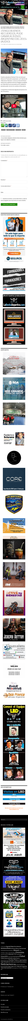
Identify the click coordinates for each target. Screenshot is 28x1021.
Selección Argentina (22, 966)
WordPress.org (4, 1012)
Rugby (9, 966)
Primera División (4, 966)
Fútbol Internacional (6, 958)
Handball (14, 958)
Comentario (4, 160)
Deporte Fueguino (14, 26)
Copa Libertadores (11, 952)
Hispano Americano (4, 960)
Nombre (3, 179)
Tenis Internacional (6, 968)
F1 (7, 954)
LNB (11, 962)
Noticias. (18, 129)
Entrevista (9, 28)
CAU (20, 950)
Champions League (4, 952)
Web (2, 192)
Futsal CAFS (10, 956)
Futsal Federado (16, 956)
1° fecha (2, 946)
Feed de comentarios (6, 1009)
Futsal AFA (4, 956)
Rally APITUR (21, 28)
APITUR (3, 129)
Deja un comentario (17, 44)
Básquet (16, 950)
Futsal (20, 954)
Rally (24, 129)
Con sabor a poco (5, 144)
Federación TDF (12, 954)
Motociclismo (23, 962)
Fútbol (22, 956)
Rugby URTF (14, 966)
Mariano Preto (10, 129)
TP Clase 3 (25, 968)
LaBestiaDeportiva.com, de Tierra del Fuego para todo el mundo (11, 7)
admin (10, 44)
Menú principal (26, 7)
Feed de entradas (5, 1007)
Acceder (3, 1004)
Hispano (18, 958)
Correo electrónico (6, 186)
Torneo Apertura (15, 967)
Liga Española (23, 960)
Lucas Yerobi (16, 962)
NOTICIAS (14, 28)
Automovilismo (5, 26)
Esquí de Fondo (4, 954)
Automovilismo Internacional (18, 948)
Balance (11, 950)
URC (1, 969)
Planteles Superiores (21, 964)
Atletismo (19, 946)
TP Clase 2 (20, 967)
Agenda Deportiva (11, 946)
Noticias (5, 964)
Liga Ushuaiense (5, 962)
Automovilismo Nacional (5, 950)
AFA (5, 946)
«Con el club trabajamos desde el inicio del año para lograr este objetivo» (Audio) (13, 138)
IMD (18, 960)
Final (17, 954)
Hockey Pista (13, 960)
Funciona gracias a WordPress (7, 1019)
